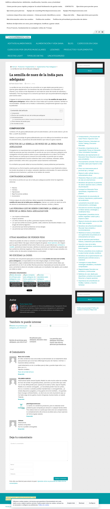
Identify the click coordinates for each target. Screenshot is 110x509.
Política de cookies (43, 19)
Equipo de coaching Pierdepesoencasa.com (44, 11)
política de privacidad (24, 497)
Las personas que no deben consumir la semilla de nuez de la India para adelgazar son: (38, 119)
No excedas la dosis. (18, 123)
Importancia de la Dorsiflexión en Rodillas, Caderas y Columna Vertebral (89, 283)
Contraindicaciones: (17, 117)
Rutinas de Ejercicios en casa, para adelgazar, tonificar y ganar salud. (33, 23)
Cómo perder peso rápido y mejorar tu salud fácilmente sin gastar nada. (34, 6)
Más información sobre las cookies (20, 19)
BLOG (70, 43)
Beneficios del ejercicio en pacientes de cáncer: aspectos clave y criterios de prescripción (90, 185)
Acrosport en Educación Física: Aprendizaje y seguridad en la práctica (88, 191)
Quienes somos (11, 497)
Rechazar (81, 503)
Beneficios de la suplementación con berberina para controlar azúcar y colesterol (90, 258)
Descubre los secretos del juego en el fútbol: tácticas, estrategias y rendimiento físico (89, 210)
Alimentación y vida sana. (50, 43)
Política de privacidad (84, 308)
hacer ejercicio (52, 243)
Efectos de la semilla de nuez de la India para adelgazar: (28, 115)
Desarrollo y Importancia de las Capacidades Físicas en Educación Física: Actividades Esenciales (89, 150)
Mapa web (93, 310)
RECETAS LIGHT (15, 56)
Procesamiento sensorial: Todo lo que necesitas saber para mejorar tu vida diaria (90, 164)
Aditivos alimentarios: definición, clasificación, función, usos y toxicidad (33, 2)
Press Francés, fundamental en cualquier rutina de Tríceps (29, 28)
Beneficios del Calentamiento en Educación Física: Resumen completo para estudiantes (90, 157)
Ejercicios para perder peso (87, 6)
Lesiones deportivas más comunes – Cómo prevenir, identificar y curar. (34, 15)
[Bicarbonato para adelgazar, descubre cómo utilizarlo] (39, 330)
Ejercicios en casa (88, 43)
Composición (15, 113)
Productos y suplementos (78, 49)
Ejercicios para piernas (15, 11)
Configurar (92, 503)
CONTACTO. (69, 6)
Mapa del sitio (69, 15)
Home (14, 67)
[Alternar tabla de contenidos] (60, 110)
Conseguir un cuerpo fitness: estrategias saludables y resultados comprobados (89, 264)
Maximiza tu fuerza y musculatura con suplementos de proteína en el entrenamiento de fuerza (89, 235)
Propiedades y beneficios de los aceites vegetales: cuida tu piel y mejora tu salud (89, 216)
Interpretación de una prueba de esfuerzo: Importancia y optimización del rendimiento (90, 198)
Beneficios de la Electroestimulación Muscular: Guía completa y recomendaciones (90, 228)
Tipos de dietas (35, 56)
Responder (21, 374)
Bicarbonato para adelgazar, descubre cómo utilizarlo (38, 340)
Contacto (86, 310)
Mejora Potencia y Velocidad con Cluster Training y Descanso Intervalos (89, 143)
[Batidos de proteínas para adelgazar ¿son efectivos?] (18, 331)
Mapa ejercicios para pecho (87, 15)
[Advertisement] (90, 104)
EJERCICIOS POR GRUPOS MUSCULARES (27, 49)
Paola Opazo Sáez (17, 83)
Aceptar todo (71, 503)
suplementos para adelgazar (46, 67)
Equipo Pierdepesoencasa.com (75, 11)
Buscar (90, 70)
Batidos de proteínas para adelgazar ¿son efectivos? (18, 341)
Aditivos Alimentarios (20, 43)
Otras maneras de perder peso (21, 121)
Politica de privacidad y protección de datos (70, 19)
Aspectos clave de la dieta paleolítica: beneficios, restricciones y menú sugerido (90, 246)
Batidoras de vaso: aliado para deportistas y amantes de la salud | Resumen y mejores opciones (89, 276)
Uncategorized (56, 56)
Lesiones (54, 49)
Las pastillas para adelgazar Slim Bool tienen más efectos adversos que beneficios (58, 341)
